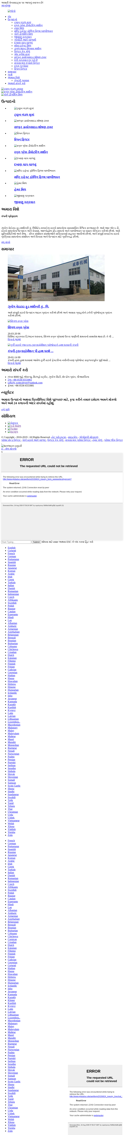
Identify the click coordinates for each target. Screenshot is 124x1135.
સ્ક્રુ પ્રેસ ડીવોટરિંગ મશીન (28, 25)
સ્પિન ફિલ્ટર (20, 68)
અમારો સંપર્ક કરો (16, 83)
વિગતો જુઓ (14, 339)
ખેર (9, 16)
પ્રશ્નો (10, 74)
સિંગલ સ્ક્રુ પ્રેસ (18, 327)
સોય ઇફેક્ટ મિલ (22, 45)
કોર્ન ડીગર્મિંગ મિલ (23, 34)
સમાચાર (12, 71)
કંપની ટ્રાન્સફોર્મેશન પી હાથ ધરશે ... (30, 351)
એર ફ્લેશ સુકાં (22, 54)
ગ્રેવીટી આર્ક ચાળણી (25, 39)
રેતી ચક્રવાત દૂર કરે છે (26, 60)
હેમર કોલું (97, 440)
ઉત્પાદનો (12, 19)
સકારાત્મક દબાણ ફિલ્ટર (27, 63)
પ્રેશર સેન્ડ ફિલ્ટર (11, 440)
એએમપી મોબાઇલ (88, 437)
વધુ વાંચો (5, 242)
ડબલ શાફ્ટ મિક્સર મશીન (27, 48)
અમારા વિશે (14, 77)
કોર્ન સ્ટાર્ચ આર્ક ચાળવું (34, 440)
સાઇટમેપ (73, 437)
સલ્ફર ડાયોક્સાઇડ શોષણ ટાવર (30, 57)
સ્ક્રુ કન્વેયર (21, 66)
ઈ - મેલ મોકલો (8, 448)
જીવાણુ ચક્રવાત (23, 36)
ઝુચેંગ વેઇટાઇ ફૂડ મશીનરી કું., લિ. (28, 306)
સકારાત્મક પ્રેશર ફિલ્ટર (78, 440)
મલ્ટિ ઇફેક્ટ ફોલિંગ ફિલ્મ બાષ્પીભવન (33, 31)
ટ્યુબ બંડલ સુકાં (22, 22)
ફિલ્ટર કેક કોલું (22, 51)
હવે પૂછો (5, 409)
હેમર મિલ (19, 28)
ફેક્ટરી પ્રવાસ (21, 80)
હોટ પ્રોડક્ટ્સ (59, 437)
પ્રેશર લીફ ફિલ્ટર (113, 440)
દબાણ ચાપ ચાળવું (23, 42)
